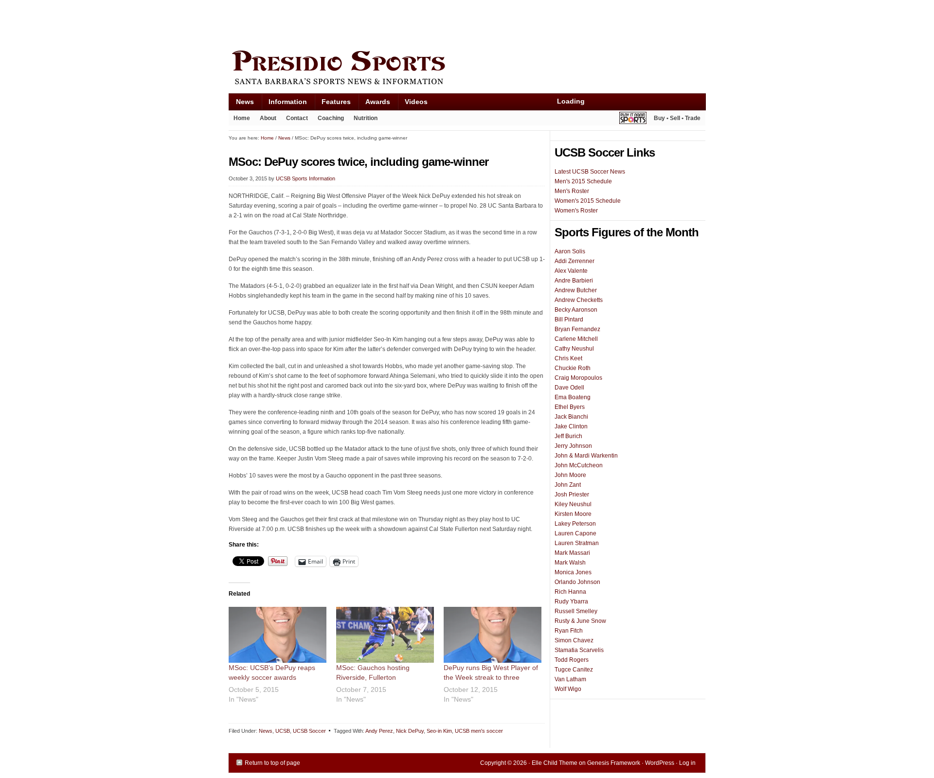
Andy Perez (379, 731)
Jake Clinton (571, 426)
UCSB (282, 731)
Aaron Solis (570, 251)
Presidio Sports (467, 69)
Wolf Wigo (568, 689)
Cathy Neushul (574, 348)
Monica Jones (573, 572)
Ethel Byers (570, 407)
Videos (416, 102)
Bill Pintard (569, 319)
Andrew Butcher (576, 290)
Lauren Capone (575, 533)
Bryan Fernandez (577, 329)
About (265, 120)
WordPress (659, 763)
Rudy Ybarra (571, 601)
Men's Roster (572, 191)
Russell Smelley (576, 611)
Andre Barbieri (574, 280)
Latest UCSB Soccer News (590, 171)
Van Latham (570, 679)
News (241, 104)
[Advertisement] (406, 23)
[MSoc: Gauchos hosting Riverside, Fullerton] (385, 635)
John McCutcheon (579, 465)
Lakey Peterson (575, 523)
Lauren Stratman (577, 543)
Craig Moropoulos (578, 377)
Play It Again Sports (633, 119)
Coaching (331, 118)
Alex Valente (571, 270)
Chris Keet (568, 358)
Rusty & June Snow (580, 621)
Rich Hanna (570, 591)
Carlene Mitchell (576, 339)
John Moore (570, 475)
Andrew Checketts (579, 300)
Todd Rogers (572, 659)
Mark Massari (572, 552)
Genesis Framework (613, 763)
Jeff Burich (568, 436)
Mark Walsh (570, 562)
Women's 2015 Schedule (588, 200)
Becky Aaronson (576, 309)
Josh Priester (572, 494)
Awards (374, 104)
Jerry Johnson (573, 445)
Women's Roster (576, 210)
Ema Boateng (573, 397)
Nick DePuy (410, 731)
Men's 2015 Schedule (583, 181)
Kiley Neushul (573, 504)
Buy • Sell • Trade (677, 118)
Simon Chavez (574, 640)
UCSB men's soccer (479, 731)
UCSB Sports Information (305, 178)
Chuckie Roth (573, 368)
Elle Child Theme (554, 763)
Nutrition (365, 118)
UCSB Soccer (309, 731)
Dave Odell (569, 387)
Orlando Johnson (577, 582)
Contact (297, 118)
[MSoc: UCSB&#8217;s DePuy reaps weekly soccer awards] (277, 635)
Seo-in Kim (439, 731)
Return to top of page (272, 763)
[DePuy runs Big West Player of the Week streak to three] (492, 635)
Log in (687, 763)
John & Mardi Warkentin (586, 455)
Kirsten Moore (573, 514)
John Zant (568, 484)
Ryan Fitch (569, 630)
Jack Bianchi (571, 416)
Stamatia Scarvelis (579, 650)
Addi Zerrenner (574, 261)
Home (242, 118)
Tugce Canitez (574, 669)
